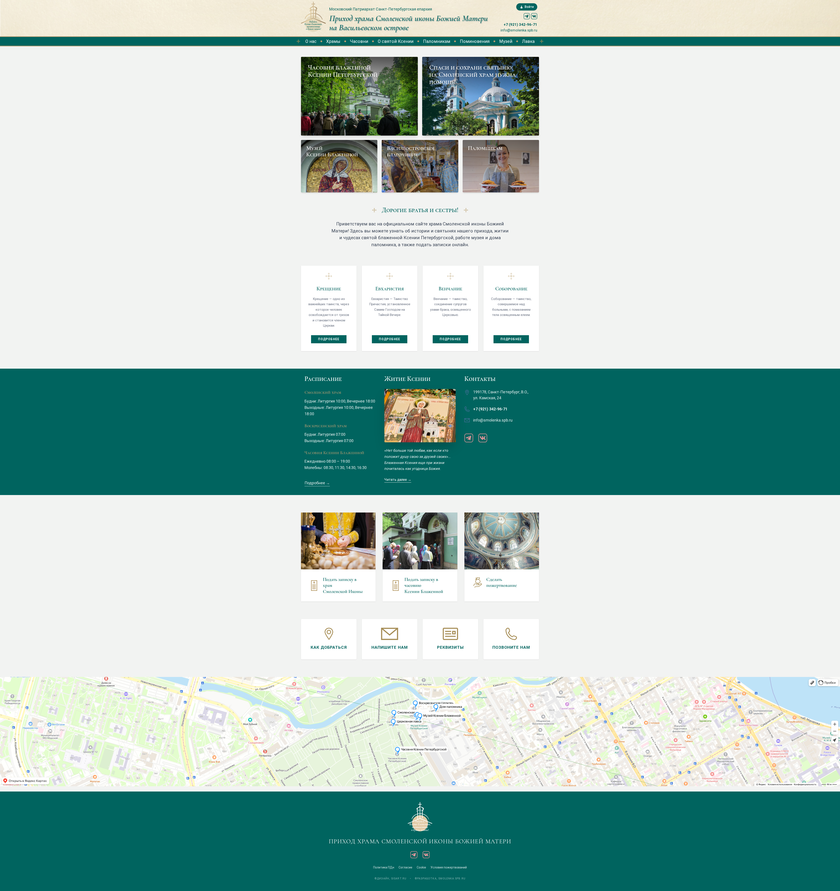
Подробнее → (317, 483)
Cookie (421, 867)
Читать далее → (397, 480)
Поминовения (475, 41)
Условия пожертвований (448, 867)
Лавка (528, 41)
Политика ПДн (383, 867)
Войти (529, 7)
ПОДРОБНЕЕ (329, 339)
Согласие (405, 867)
